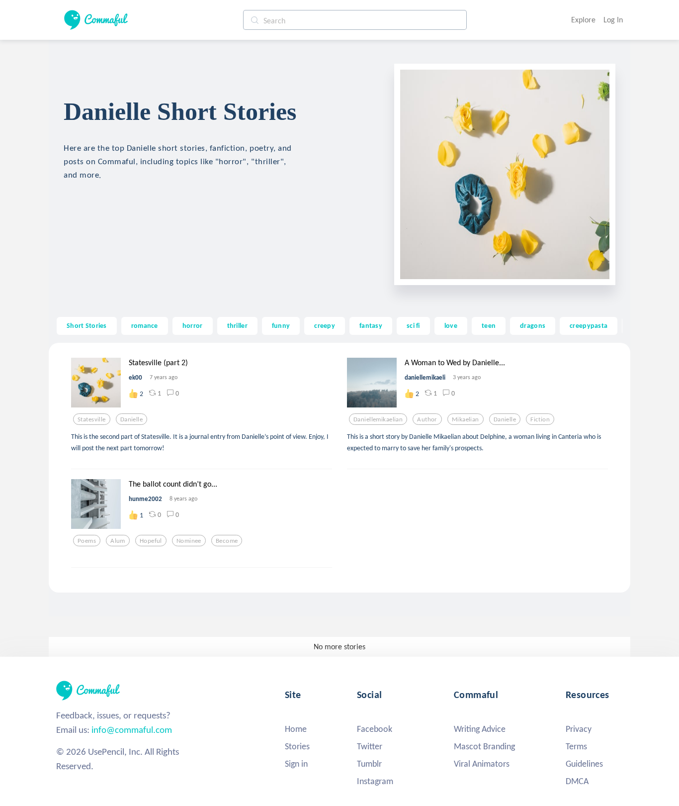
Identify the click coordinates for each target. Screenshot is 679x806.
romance (144, 325)
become (227, 540)
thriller (237, 325)
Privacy (579, 728)
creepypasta (588, 325)
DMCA (577, 781)
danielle (131, 419)
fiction (540, 419)
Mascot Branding (484, 746)
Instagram (375, 781)
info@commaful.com (131, 729)
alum (117, 540)
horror (192, 325)
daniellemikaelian (378, 419)
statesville (92, 419)
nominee (188, 540)
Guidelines (584, 763)
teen (489, 325)
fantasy (370, 325)
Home (296, 728)
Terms (576, 746)
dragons (532, 325)
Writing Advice (480, 728)
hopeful (151, 540)
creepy (324, 325)
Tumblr (369, 763)
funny (281, 325)
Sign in (296, 763)
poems (87, 540)
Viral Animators (481, 763)
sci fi (413, 325)
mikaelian (465, 419)
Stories (297, 746)
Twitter (369, 746)
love (450, 325)
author (427, 419)
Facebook (374, 728)
